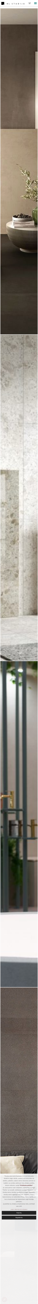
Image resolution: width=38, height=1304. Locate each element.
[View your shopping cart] (31, 3)
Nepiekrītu (19, 1217)
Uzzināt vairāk (19, 331)
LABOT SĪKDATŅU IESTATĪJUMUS (19, 1209)
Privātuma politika (26, 1185)
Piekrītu (19, 1213)
